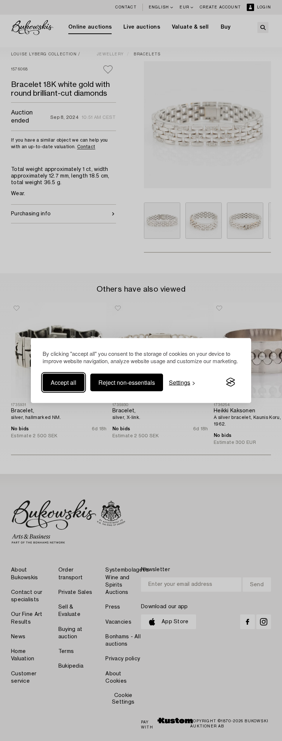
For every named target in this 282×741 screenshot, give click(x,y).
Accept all (63, 382)
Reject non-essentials (126, 382)
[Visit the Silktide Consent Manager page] (230, 382)
